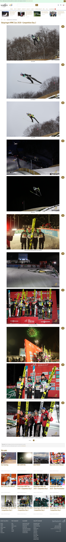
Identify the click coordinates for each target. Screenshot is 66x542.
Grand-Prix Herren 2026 (26, 523)
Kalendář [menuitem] (23, 8)
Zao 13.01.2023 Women (8, 486)
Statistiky (2, 528)
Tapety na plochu (13, 526)
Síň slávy (12, 529)
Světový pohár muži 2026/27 (27, 528)
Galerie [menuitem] (32, 8)
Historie (2, 531)
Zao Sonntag (4, 465)
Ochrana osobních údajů (29, 0)
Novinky (2, 523)
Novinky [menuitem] (11, 8)
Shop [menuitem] (47, 8)
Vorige (30, 440)
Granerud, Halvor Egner (37, 526)
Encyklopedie (2, 532)
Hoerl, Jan (35, 527)
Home (1, 19)
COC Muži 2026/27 (25, 531)
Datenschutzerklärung (58, 526)
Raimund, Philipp (36, 535)
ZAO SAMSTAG (21, 465)
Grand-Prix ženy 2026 (26, 524)
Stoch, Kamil (35, 536)
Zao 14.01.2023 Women (57, 465)
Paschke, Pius (35, 532)
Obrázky (60, 524)
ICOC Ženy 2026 (25, 527)
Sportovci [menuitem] (28, 8)
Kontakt (60, 523)
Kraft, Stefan (35, 529)
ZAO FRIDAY (37, 465)
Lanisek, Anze (35, 531)
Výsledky (2, 524)
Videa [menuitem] (43, 8)
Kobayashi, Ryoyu (36, 528)
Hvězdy (12, 531)
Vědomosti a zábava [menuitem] (38, 8)
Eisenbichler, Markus (36, 524)
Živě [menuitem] (14, 8)
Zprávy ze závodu (3, 527)
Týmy (12, 528)
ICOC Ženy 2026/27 (25, 532)
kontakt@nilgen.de (23, 445)
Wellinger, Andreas (36, 539)
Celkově (2, 526)
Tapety (12, 527)
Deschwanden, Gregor (37, 523)
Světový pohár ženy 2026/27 (27, 529)
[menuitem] (58, 5)
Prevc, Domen (35, 533)
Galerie (4, 19)
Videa (12, 523)
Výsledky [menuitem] (19, 8)
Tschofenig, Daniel (36, 537)
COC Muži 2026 (25, 526)
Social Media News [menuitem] (52, 9)
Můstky (1, 529)
